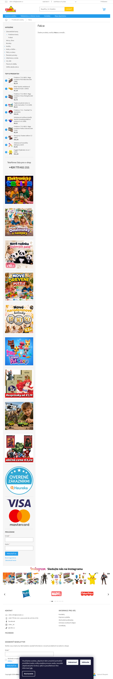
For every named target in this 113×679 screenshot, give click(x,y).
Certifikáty (62, 626)
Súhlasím (85, 662)
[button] (50, 601)
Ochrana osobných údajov (67, 623)
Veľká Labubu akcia (12, 67)
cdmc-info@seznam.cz (15, 615)
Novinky (8, 43)
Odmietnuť (72, 662)
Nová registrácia (10, 558)
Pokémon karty (13, 35)
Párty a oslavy (10, 52)
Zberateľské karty (12, 32)
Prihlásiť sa (11, 554)
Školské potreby (11, 55)
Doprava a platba (60, 2)
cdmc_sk (11, 625)
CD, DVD (8, 61)
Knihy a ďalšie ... (11, 49)
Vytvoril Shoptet (102, 674)
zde (31, 668)
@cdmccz (11, 628)
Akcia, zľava (10, 40)
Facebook (11, 621)
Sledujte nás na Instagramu (65, 568)
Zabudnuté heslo (10, 560)
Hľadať (69, 9)
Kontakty (46, 2)
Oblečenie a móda (12, 58)
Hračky (8, 46)
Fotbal (10, 37)
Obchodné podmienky (66, 620)
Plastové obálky (11, 64)
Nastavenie (28, 674)
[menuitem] (10, 16)
